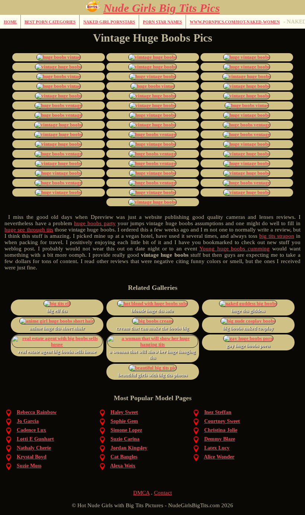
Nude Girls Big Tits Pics (161, 7)
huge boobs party (94, 223)
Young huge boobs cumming (234, 249)
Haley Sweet (124, 412)
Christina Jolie (220, 430)
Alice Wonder (219, 457)
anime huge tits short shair (57, 328)
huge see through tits (28, 230)
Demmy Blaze (219, 439)
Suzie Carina (124, 439)
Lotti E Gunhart (35, 439)
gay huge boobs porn (248, 346)
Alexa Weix (122, 466)
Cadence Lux (31, 430)
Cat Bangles (123, 457)
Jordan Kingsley (128, 448)
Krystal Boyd (31, 457)
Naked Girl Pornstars (109, 22)
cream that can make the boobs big (152, 328)
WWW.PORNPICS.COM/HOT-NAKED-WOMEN (235, 22)
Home (10, 22)
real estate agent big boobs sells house (57, 351)
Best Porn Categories (50, 22)
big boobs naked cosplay (248, 328)
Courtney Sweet (222, 421)
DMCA (141, 493)
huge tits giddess (248, 311)
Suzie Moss (29, 466)
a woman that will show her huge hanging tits (152, 354)
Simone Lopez (126, 430)
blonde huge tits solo (152, 311)
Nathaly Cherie (34, 448)
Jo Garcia (28, 421)
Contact (163, 493)
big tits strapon (276, 236)
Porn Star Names (162, 22)
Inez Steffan (217, 412)
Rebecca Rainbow (37, 412)
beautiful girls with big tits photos (152, 375)
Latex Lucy (216, 448)
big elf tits (57, 311)
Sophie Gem (124, 421)
